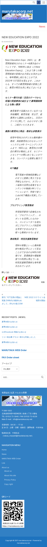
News (4, 454)
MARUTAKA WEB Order (11, 458)
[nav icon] (43, 2)
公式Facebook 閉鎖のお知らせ (14, 332)
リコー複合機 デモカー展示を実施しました (19, 337)
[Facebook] (39, 2)
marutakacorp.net (17, 11)
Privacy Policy (10, 480)
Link (3, 463)
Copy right (8, 484)
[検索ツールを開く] (34, 2)
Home (4, 450)
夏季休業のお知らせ (10, 322)
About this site (10, 475)
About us (5, 467)
